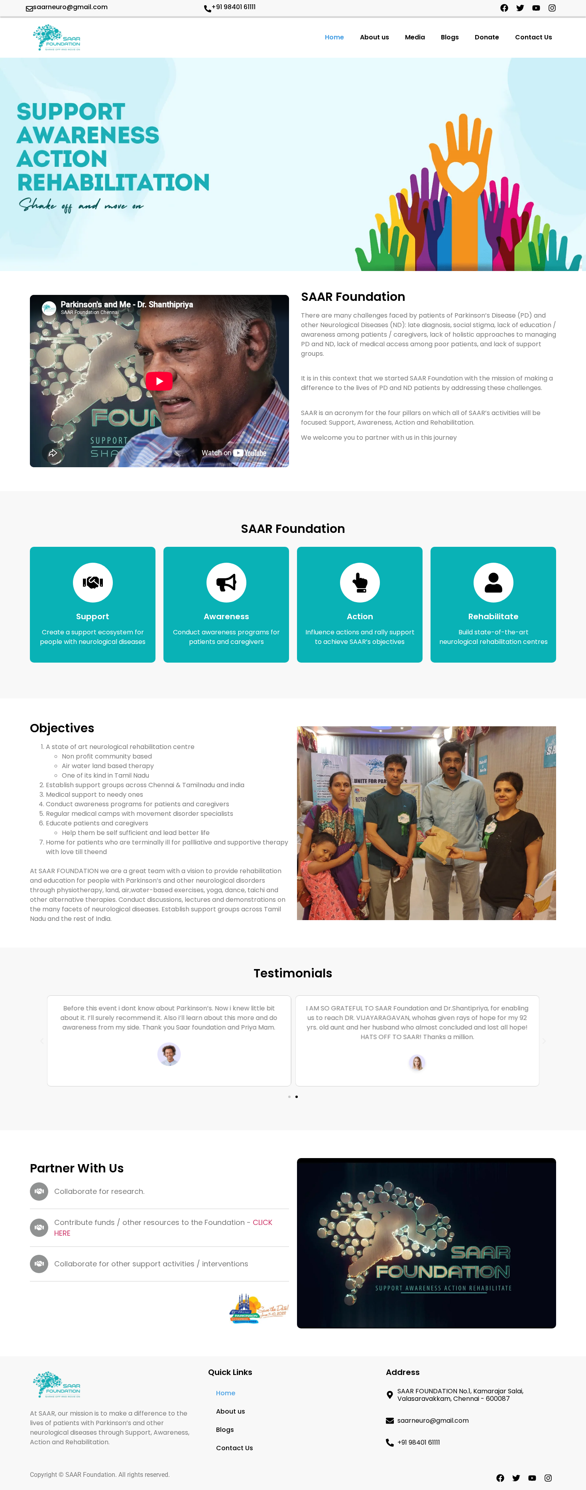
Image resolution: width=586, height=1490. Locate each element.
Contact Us (533, 37)
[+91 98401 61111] (207, 8)
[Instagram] (552, 8)
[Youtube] (536, 8)
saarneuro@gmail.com (70, 7)
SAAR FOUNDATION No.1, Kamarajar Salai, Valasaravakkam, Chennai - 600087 (460, 1395)
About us (374, 37)
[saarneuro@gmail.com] (29, 8)
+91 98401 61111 (233, 7)
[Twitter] (520, 8)
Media (415, 37)
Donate (487, 37)
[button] (42, 1041)
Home (334, 37)
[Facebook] (504, 8)
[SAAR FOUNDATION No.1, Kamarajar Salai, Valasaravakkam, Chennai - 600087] (390, 1395)
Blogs (450, 37)
